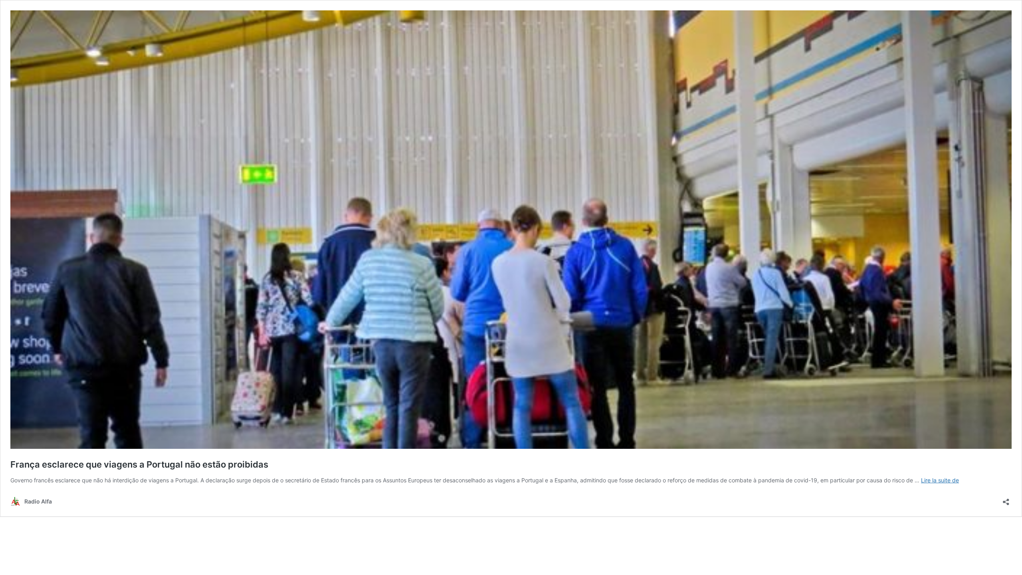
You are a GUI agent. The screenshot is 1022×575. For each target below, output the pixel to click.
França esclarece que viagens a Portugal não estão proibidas (139, 464)
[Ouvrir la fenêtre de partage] (1006, 499)
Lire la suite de (940, 480)
